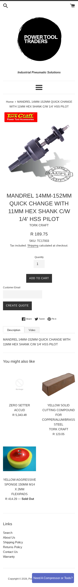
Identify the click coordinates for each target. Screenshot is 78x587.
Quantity (39, 257)
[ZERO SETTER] (19, 384)
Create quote (17, 305)
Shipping (32, 245)
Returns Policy (12, 547)
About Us (9, 537)
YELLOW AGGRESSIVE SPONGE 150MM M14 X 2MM (19, 484)
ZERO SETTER (19, 405)
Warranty (9, 556)
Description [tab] (13, 330)
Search (7, 532)
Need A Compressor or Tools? (53, 578)
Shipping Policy (13, 542)
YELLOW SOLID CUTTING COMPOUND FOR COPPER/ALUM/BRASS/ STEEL (59, 415)
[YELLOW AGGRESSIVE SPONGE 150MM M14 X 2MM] (19, 458)
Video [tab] (32, 330)
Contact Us (10, 552)
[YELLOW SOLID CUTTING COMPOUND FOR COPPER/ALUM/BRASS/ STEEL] (58, 384)
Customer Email (11, 287)
